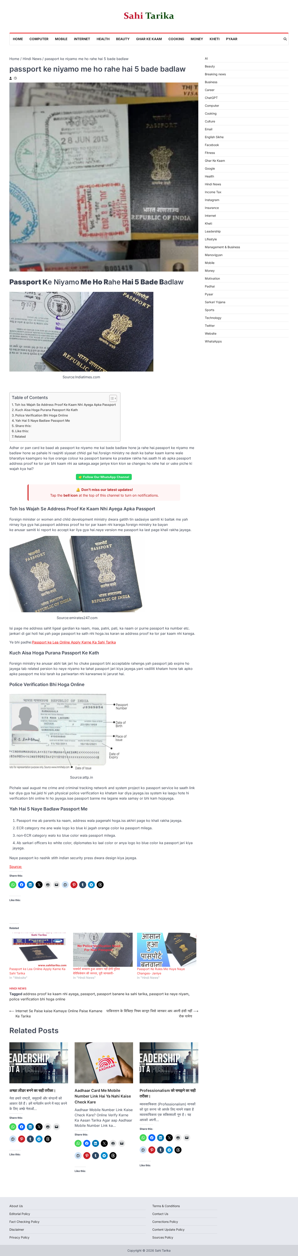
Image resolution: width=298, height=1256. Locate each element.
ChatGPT (211, 98)
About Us (16, 1206)
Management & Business (222, 247)
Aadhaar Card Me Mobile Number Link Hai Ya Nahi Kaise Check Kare (103, 1096)
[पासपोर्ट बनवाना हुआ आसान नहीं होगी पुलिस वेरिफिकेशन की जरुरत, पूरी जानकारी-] (102, 950)
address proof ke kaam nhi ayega (51, 994)
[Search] (285, 39)
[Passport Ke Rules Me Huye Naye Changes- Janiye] (166, 950)
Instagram (212, 200)
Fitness (210, 153)
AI (206, 58)
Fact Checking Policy (24, 1221)
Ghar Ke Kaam (149, 39)
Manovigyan (214, 255)
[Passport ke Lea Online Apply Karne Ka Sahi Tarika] (39, 950)
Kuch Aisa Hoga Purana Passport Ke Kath (46, 410)
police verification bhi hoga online (37, 999)
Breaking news (215, 74)
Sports (209, 310)
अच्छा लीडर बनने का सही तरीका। (32, 1090)
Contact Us (160, 1214)
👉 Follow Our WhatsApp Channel (104, 477)
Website (210, 333)
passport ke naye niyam (168, 994)
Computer (38, 39)
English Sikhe (214, 137)
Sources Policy (162, 1237)
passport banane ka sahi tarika (122, 994)
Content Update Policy (168, 1229)
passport (87, 994)
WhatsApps (213, 341)
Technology (213, 318)
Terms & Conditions (166, 1206)
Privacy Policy (19, 1237)
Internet (82, 39)
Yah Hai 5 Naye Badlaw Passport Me (42, 420)
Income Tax (213, 192)
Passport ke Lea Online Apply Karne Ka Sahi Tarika (74, 642)
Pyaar (231, 39)
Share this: (23, 426)
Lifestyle (211, 239)
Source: (15, 866)
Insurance (212, 208)
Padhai (210, 286)
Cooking (176, 39)
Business (211, 82)
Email (208, 129)
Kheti (214, 39)
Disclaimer (16, 1229)
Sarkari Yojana (215, 302)
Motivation (212, 278)
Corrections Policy (165, 1221)
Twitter (210, 325)
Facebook (212, 145)
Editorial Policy (19, 1214)
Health (103, 39)
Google (210, 168)
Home (18, 39)
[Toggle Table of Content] (111, 398)
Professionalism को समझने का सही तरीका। (168, 1093)
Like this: (22, 431)
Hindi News (17, 988)
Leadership (213, 231)
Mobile (61, 39)
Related (20, 436)
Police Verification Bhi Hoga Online (41, 415)
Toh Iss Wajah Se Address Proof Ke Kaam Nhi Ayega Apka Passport (65, 404)
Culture (210, 121)
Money (197, 39)
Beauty (123, 39)
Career (209, 90)
